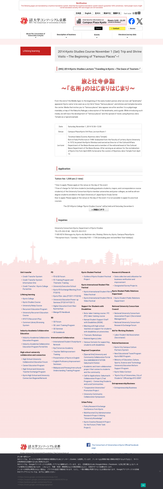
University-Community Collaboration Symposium (94, 395)
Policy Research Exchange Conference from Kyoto (94, 407)
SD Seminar (58, 329)
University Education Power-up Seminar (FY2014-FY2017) (65, 301)
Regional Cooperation (91, 350)
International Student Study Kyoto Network (67, 343)
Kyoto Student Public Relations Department (125, 292)
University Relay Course (32, 306)
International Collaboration (62, 338)
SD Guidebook (59, 332)
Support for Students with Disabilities (93, 307)
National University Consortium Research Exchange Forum (127, 323)
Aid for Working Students (123, 331)
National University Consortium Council (125, 307)
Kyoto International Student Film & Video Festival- (98, 293)
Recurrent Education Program (35, 309)
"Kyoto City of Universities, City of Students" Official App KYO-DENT (128, 376)
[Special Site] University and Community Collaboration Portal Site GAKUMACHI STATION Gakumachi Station (97, 358)
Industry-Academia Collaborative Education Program (36, 339)
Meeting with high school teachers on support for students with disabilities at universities (98, 329)
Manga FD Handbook (61, 312)
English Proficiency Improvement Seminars (66, 362)
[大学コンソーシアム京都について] (35, 37)
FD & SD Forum (59, 277)
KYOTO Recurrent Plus (32, 319)
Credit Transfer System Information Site (32, 281)
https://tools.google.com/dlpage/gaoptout (36, 485)
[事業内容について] (66, 37)
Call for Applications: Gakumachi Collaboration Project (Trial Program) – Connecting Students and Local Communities (97, 380)
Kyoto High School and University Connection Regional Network (36, 376)
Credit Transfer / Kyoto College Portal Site (35, 287)
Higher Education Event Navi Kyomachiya (64, 307)
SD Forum (57, 322)
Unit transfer (25, 272)
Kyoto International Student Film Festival (95, 286)
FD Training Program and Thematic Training (63, 281)
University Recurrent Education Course (35, 314)
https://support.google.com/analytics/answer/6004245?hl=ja (43, 479)
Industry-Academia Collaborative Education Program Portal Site (36, 345)
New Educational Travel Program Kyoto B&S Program (127, 355)
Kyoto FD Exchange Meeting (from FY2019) (67, 291)
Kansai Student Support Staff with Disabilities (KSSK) (96, 321)
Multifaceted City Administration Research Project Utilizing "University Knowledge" (97, 415)
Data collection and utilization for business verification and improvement (128, 279)
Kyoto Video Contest (122, 372)
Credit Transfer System (32, 277)
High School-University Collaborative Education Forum (35, 360)
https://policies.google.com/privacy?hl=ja (35, 482)
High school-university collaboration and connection (33, 353)
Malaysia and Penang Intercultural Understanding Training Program (67, 369)
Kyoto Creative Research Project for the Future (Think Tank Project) (97, 425)
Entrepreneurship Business (123, 384)
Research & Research (121, 272)
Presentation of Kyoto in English (66, 358)
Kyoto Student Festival (91, 272)
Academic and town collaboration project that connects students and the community (97, 369)
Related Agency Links (92, 339)
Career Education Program (33, 365)
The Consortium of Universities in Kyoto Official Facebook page (115, 446)
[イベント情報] (97, 37)
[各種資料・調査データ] (127, 37)
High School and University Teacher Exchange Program (34, 370)
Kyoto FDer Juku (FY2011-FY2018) (67, 296)
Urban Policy (87, 402)
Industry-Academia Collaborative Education (34, 332)
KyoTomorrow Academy (63, 348)
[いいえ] (160, 471)
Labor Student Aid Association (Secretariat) (126, 336)
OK (143, 485)
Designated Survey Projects (125, 286)
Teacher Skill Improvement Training (64, 353)
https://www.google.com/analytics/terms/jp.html (38, 477)
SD (52, 318)
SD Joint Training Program (64, 325)
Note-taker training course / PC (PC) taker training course (96, 314)
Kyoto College (28, 299)
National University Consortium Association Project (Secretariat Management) (127, 316)
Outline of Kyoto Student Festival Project (97, 278)
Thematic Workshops (93, 335)
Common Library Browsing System (33, 323)
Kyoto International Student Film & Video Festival (98, 299)
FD (52, 272)
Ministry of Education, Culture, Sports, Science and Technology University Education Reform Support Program (127, 364)
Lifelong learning (31, 51)
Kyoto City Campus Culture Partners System (125, 348)
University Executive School (64, 286)
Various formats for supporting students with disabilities (97, 343)
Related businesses (120, 343)
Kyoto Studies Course (31, 302)
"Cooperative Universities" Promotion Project (94, 389)
